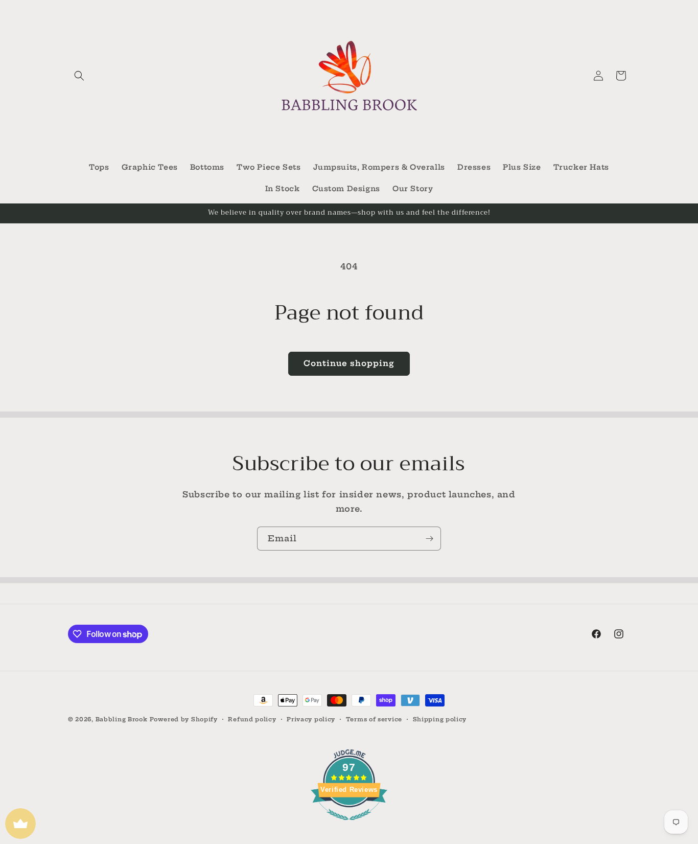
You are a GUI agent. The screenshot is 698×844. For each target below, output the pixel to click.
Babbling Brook (122, 719)
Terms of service (374, 719)
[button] (79, 75)
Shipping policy (440, 719)
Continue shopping (349, 363)
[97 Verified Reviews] (349, 825)
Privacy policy (311, 719)
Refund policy (252, 719)
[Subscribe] (429, 539)
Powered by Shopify (184, 719)
